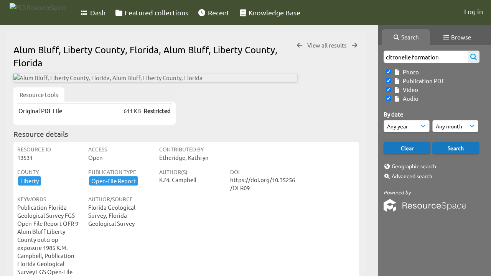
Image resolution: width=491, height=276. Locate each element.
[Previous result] (299, 45)
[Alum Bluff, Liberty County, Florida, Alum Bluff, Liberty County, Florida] (155, 78)
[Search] (473, 57)
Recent (217, 12)
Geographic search (414, 166)
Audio (409, 98)
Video (409, 89)
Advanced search (412, 175)
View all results (327, 45)
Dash (97, 12)
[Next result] (354, 45)
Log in (473, 11)
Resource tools (39, 94)
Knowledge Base (273, 12)
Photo (409, 72)
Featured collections (155, 12)
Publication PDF (422, 80)
